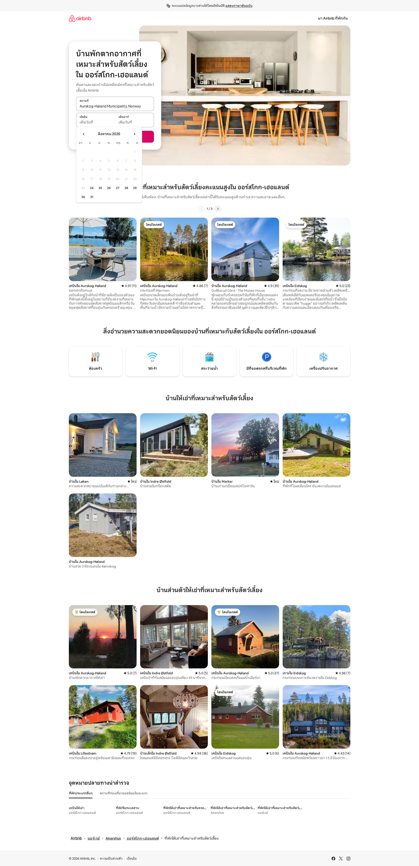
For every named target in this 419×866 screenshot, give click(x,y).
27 (117, 188)
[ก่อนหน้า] (201, 208)
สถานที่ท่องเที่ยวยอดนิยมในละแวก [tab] (123, 793)
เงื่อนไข (132, 859)
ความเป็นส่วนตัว (111, 859)
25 (100, 188)
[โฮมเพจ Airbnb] (80, 18)
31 (91, 197)
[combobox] (115, 106)
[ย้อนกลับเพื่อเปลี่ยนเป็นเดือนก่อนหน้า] (83, 134)
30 (83, 197)
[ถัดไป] (217, 208)
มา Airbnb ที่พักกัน (333, 18)
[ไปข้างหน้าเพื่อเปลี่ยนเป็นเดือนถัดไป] (134, 134)
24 (91, 188)
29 (135, 188)
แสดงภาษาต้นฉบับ (238, 6)
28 (126, 188)
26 (109, 188)
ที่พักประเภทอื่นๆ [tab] (81, 793)
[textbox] (96, 122)
